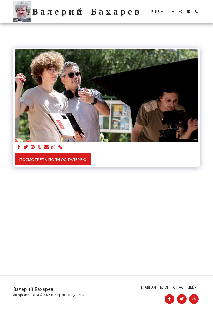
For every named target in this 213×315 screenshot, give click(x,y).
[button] (172, 12)
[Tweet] (25, 147)
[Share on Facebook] (19, 147)
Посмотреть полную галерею (52, 159)
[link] (59, 147)
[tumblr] (39, 147)
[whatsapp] (53, 147)
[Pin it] (32, 147)
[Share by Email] (46, 147)
